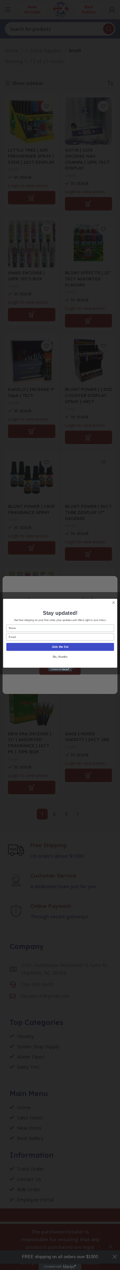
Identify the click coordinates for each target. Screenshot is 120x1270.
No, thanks (60, 656)
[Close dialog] (113, 602)
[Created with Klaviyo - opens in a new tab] (60, 669)
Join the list (60, 646)
